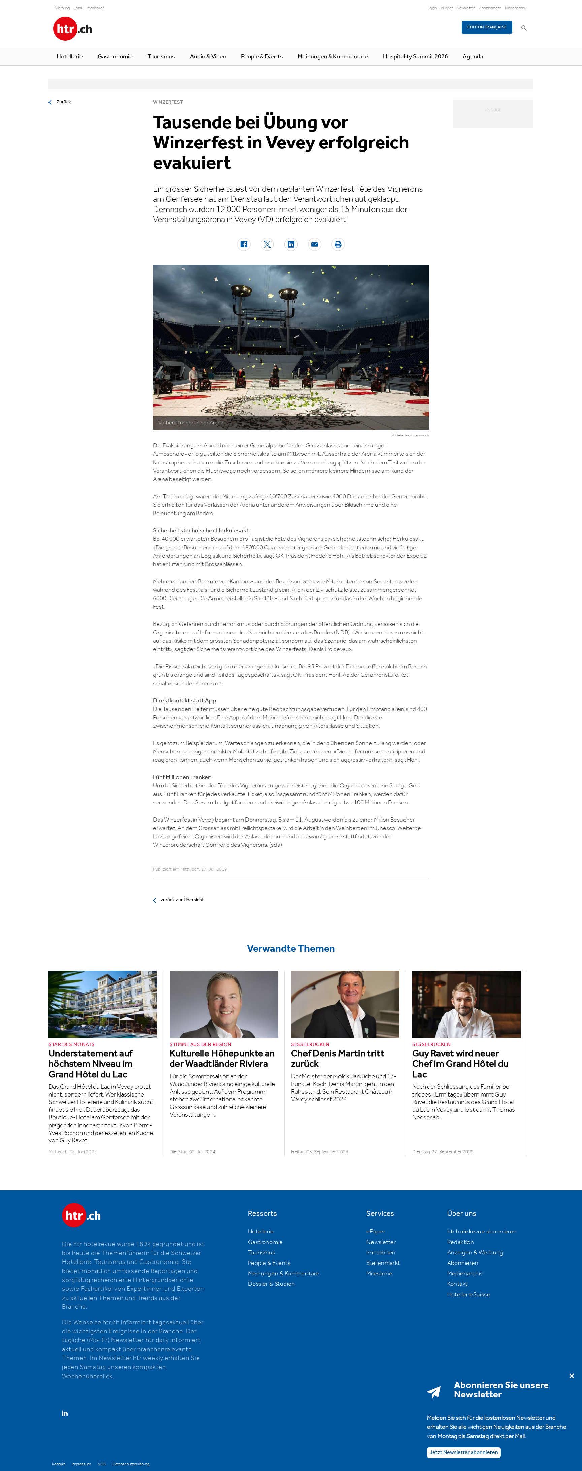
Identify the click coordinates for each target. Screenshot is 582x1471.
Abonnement (490, 8)
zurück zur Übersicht (182, 900)
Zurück (63, 102)
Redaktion (460, 1242)
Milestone (379, 1273)
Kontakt (457, 1284)
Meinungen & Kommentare (333, 56)
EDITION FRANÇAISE (487, 27)
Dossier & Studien (271, 1284)
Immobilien (95, 8)
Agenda (473, 56)
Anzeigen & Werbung (475, 1252)
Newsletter (466, 8)
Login (432, 8)
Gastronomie (115, 56)
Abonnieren (463, 1263)
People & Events (262, 56)
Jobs (78, 8)
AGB (102, 1464)
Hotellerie (70, 56)
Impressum (81, 1464)
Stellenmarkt (383, 1263)
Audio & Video (208, 56)
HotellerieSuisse (468, 1294)
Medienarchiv (516, 8)
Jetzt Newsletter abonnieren (464, 1452)
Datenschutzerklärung (130, 1464)
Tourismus (161, 56)
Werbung (62, 8)
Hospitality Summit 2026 (415, 56)
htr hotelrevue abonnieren (482, 1232)
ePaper (447, 8)
